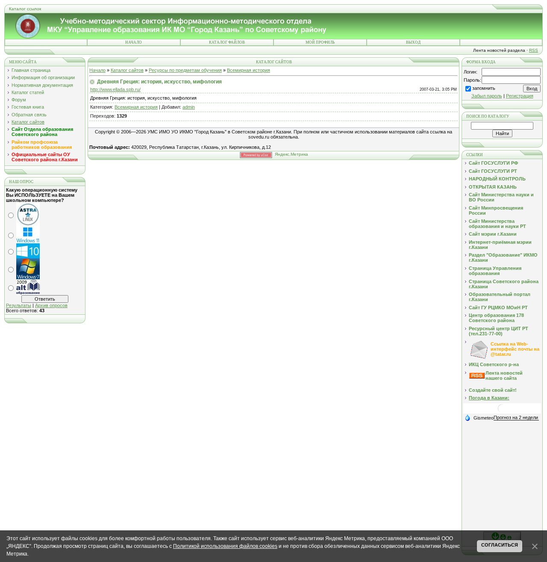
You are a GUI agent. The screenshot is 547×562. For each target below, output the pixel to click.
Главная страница (31, 70)
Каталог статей (28, 92)
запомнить (483, 88)
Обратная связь (29, 114)
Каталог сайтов (28, 121)
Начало (133, 42)
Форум (19, 99)
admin (188, 106)
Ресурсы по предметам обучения (185, 70)
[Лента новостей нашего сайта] (477, 376)
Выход (413, 42)
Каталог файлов (227, 42)
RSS (533, 50)
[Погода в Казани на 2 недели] (516, 417)
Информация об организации (43, 77)
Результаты (18, 305)
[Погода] (479, 417)
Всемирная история (248, 70)
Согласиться (499, 544)
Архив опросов (51, 305)
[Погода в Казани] (502, 411)
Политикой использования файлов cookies (225, 546)
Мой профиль (320, 42)
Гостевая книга (28, 106)
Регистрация (519, 95)
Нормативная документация (42, 85)
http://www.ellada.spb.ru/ (115, 89)
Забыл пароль (486, 95)
